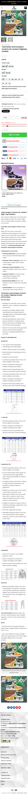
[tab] (14, 208)
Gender (4, 69)
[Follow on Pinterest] (16, 707)
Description (4, 208)
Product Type (6, 63)
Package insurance (7, 104)
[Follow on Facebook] (8, 707)
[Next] (24, 23)
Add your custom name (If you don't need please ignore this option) (14, 87)
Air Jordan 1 (5, 45)
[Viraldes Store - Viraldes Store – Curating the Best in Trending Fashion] (14, 7)
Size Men (4, 76)
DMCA (3, 781)
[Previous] (3, 23)
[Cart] (25, 8)
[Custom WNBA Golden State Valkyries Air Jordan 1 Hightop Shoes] (14, 177)
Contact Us (4, 772)
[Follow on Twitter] (14, 707)
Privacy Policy (5, 758)
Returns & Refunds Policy (8, 755)
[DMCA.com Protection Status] (6, 741)
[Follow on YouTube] (19, 707)
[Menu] (2, 8)
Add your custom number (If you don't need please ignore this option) (13, 96)
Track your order (6, 763)
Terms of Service (6, 760)
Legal (2, 784)
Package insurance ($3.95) (11, 109)
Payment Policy (5, 778)
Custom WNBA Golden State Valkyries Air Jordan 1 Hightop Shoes (12, 193)
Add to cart (14, 135)
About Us (4, 752)
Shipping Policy (5, 775)
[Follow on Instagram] (11, 707)
